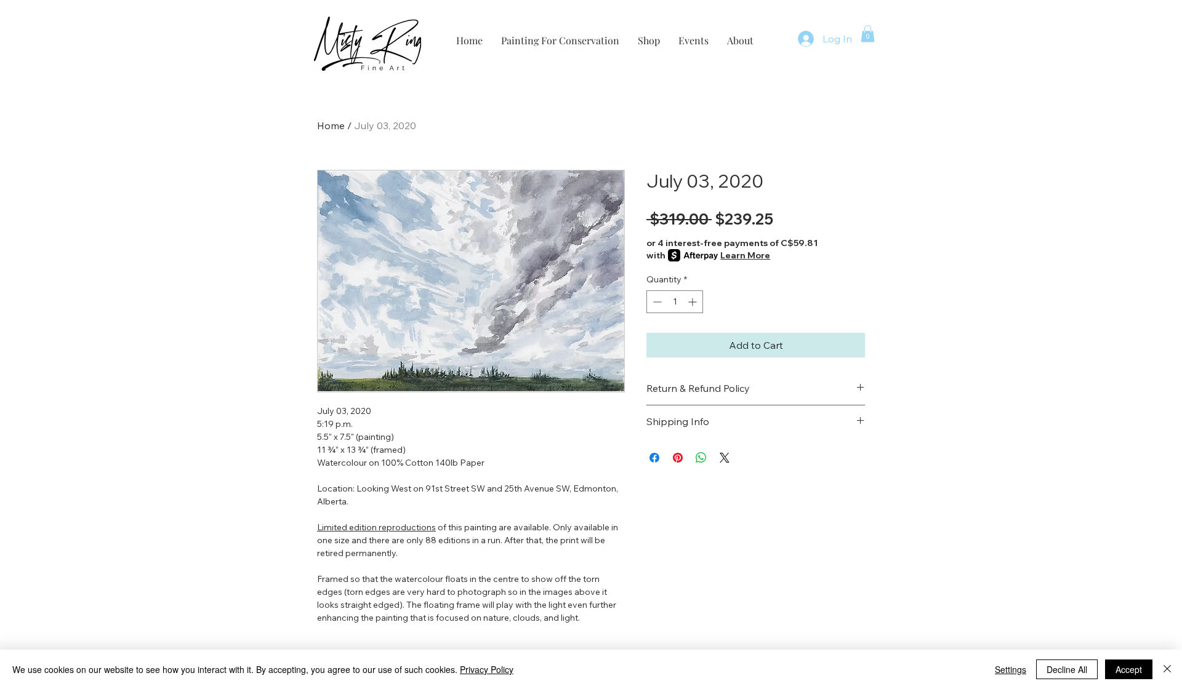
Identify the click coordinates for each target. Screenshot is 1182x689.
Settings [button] (1010, 669)
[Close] (1167, 669)
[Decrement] (656, 302)
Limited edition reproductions (376, 527)
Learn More (745, 255)
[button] (868, 33)
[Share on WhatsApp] (701, 457)
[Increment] (693, 302)
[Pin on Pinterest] (677, 457)
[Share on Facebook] (654, 457)
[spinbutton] (675, 302)
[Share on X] (724, 457)
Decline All (1067, 669)
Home (331, 125)
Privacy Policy (486, 669)
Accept (1129, 669)
